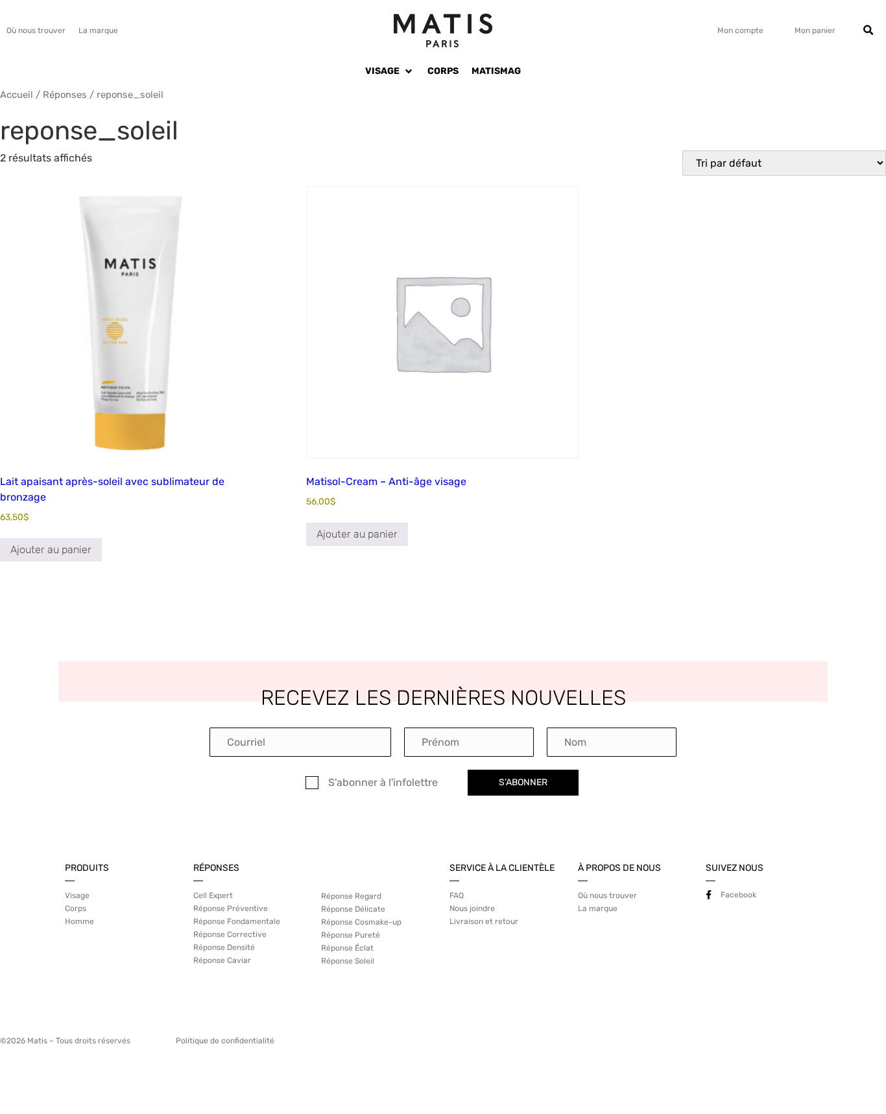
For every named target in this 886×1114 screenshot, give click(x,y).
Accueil (16, 95)
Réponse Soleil (347, 961)
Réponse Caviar (222, 960)
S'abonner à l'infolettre (383, 782)
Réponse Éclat (347, 948)
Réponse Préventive (230, 908)
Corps (75, 908)
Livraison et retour (483, 921)
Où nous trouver (36, 30)
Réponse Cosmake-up (361, 922)
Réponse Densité (224, 947)
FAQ (456, 895)
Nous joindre (472, 908)
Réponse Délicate (353, 909)
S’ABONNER (523, 782)
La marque (98, 30)
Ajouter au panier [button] (50, 549)
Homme (79, 921)
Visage (77, 895)
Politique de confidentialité (225, 1040)
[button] (868, 30)
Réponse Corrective (230, 934)
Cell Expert (213, 895)
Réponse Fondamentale (236, 921)
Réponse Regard (351, 896)
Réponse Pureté (350, 935)
